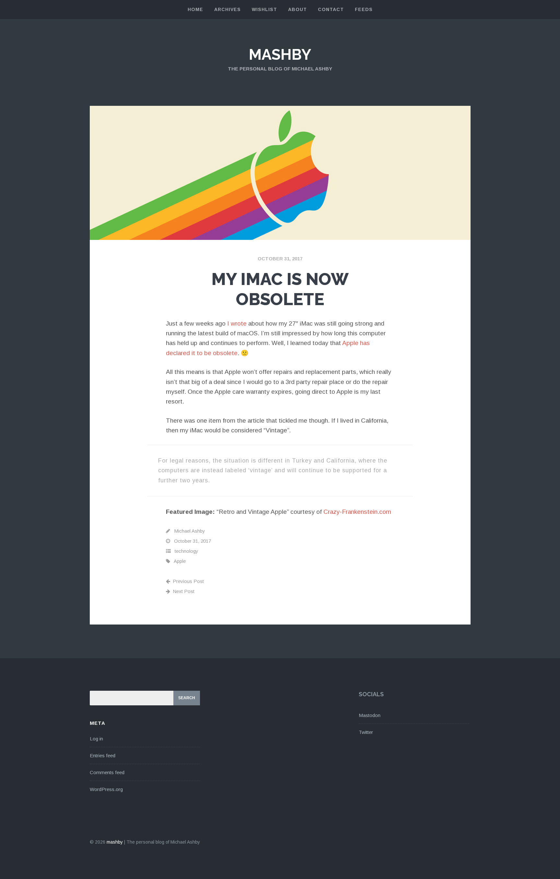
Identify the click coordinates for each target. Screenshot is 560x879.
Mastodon (369, 715)
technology (186, 551)
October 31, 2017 (280, 258)
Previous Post (188, 581)
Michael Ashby (189, 531)
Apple (180, 561)
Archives (227, 9)
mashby (280, 54)
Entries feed (102, 755)
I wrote (237, 323)
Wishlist (264, 9)
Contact (331, 9)
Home (195, 9)
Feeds (364, 9)
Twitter (366, 732)
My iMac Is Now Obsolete (280, 289)
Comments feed (107, 772)
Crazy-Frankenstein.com (357, 511)
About (297, 9)
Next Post (183, 591)
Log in (96, 738)
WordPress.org (106, 789)
